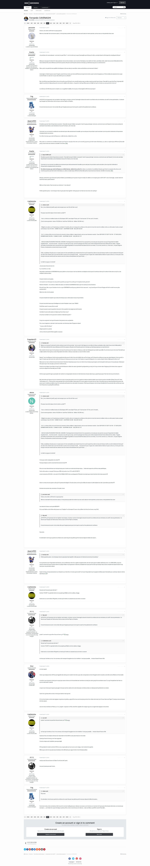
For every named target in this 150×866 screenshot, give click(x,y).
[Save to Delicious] (35, 849)
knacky (31, 52)
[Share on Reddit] (37, 849)
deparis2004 (32, 121)
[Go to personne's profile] (31, 36)
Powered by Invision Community (75, 863)
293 (51, 23)
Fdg (31, 96)
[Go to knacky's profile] (32, 57)
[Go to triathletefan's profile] (31, 209)
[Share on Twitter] (25, 849)
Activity (36, 7)
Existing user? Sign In (112, 2)
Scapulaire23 (31, 339)
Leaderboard (47, 10)
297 (63, 23)
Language (71, 861)
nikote (32, 392)
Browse (28, 7)
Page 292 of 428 (76, 23)
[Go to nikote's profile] (31, 401)
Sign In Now (99, 834)
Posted (44, 27)
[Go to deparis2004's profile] (31, 129)
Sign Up (122, 2)
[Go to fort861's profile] (26, 19)
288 (35, 23)
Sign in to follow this (111, 17)
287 (31, 23)
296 (60, 23)
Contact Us (78, 861)
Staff (32, 10)
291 (44, 23)
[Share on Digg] (32, 849)
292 (47, 23)
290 (41, 23)
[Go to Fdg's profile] (31, 104)
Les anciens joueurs (50, 20)
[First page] (25, 23)
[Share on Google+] (30, 849)
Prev (28, 23)
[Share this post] (124, 27)
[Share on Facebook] (27, 849)
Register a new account (51, 834)
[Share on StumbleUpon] (39, 849)
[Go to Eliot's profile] (31, 674)
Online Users (38, 10)
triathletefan (32, 201)
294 (54, 23)
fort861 (33, 20)
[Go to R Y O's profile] (31, 620)
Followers (120, 17)
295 (57, 23)
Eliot (31, 666)
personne (32, 28)
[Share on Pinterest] (44, 849)
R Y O (32, 611)
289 (38, 23)
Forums (26, 10)
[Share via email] (42, 849)
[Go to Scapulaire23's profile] (31, 347)
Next (67, 23)
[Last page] (70, 23)
